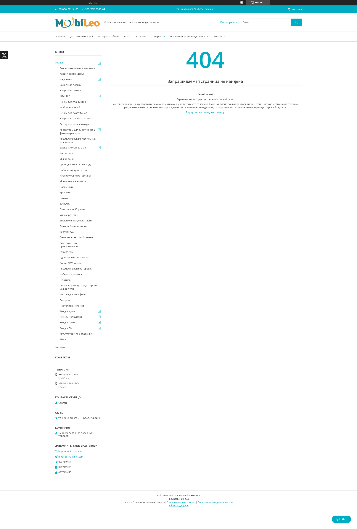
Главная (60, 36)
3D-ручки (65, 203)
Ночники (65, 198)
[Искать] (296, 22)
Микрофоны (67, 159)
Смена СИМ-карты (70, 263)
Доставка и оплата (81, 36)
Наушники (66, 79)
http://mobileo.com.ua (70, 451)
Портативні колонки (72, 305)
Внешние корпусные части (76, 220)
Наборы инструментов (73, 170)
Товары (156, 36)
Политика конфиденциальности (189, 36)
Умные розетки (69, 215)
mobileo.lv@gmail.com (70, 456)
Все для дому (67, 311)
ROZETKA (65, 96)
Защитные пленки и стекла (76, 118)
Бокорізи (65, 300)
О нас (127, 36)
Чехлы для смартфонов (73, 113)
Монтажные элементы (73, 181)
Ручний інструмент (71, 317)
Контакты (220, 36)
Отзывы (141, 36)
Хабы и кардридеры (72, 73)
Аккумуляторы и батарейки (76, 268)
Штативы (65, 280)
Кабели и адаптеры (71, 274)
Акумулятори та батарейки (76, 333)
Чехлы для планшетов (73, 101)
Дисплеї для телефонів (73, 294)
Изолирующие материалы (75, 175)
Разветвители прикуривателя (69, 244)
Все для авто (67, 322)
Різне (63, 339)
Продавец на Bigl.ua (178, 498)
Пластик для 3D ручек (72, 209)
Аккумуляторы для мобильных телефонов (78, 140)
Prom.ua (195, 495)
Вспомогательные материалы (77, 68)
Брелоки (65, 192)
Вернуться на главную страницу (205, 112)
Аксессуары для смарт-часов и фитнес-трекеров (78, 131)
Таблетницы (67, 231)
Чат (344, 519)
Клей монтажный (70, 107)
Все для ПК (66, 328)
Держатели (66, 153)
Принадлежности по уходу (75, 164)
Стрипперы (66, 252)
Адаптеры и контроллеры (75, 257)
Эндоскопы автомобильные (76, 237)
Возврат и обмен (108, 36)
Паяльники (66, 187)
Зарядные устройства (73, 147)
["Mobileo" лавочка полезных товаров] (77, 26)
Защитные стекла (70, 90)
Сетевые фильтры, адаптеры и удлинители (78, 287)
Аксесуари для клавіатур (74, 124)
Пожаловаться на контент (181, 502)
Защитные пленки (70, 84)
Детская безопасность (73, 226)
